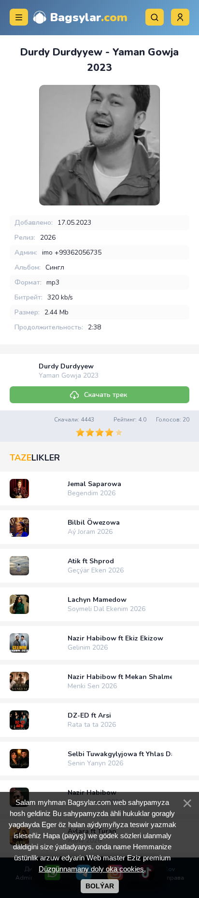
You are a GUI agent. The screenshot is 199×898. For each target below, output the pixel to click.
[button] (180, 17)
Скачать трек (105, 394)
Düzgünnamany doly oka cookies (91, 869)
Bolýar (99, 886)
